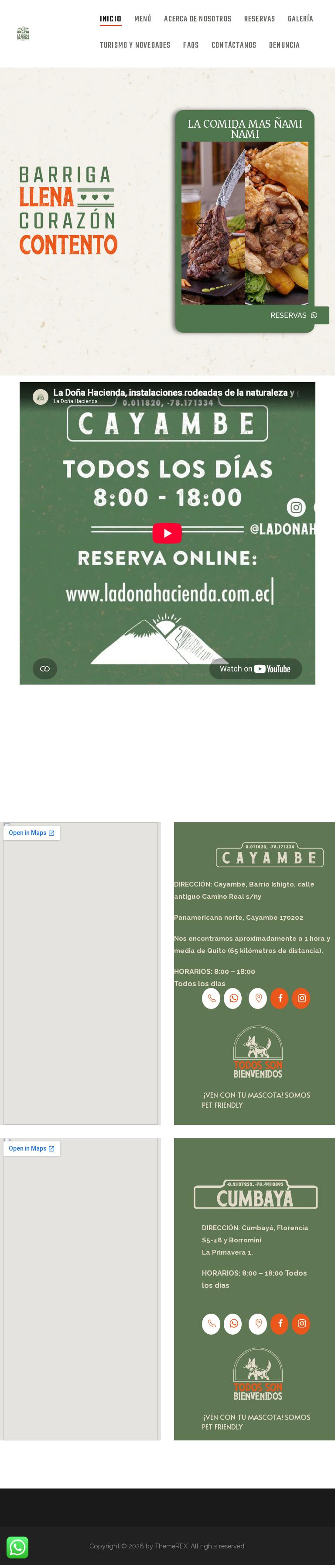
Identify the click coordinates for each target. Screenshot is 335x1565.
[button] (201, 223)
